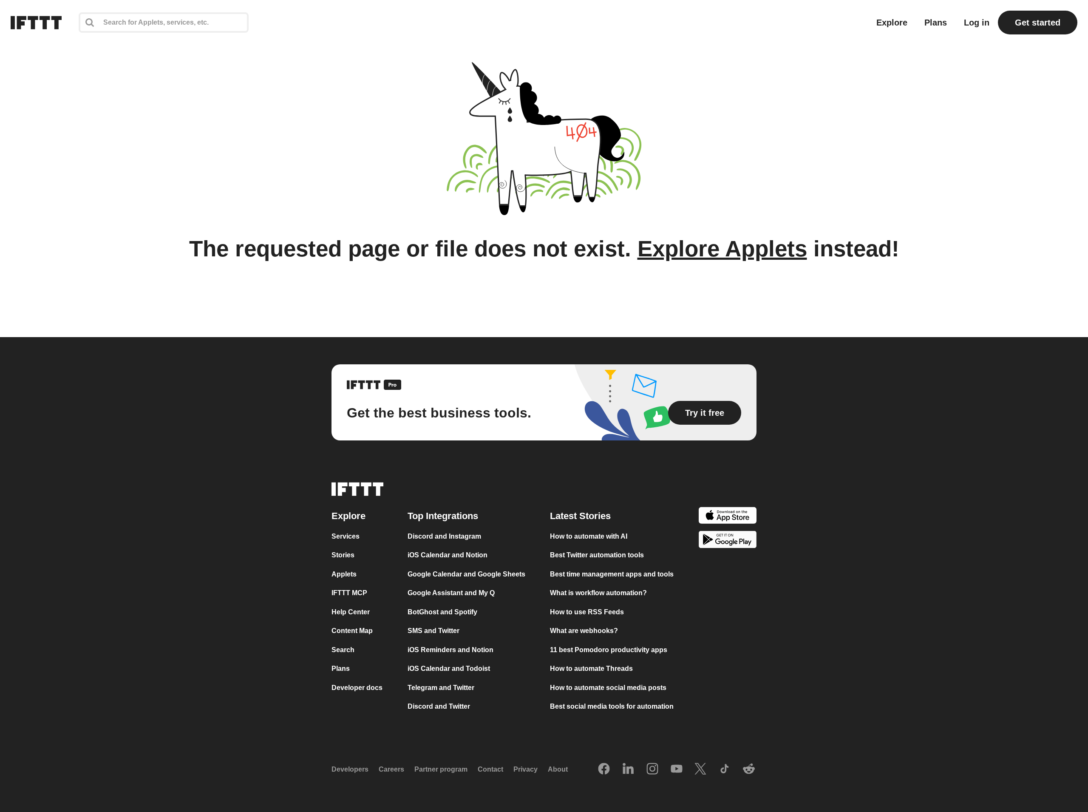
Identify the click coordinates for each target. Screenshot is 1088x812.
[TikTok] (724, 769)
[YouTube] (676, 769)
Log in (976, 22)
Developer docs (357, 687)
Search (343, 649)
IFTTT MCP (349, 592)
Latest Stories (580, 516)
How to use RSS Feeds (587, 612)
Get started (1037, 22)
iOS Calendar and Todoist (449, 668)
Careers (391, 769)
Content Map (352, 630)
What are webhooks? (584, 630)
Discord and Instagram (444, 536)
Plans (935, 22)
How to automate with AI (588, 536)
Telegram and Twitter (441, 687)
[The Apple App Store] (727, 517)
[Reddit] (748, 769)
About (558, 769)
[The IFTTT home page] (36, 22)
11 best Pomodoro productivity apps (608, 649)
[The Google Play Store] (727, 541)
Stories (343, 555)
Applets (344, 574)
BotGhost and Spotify (442, 612)
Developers (350, 769)
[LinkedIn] (628, 769)
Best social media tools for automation (612, 706)
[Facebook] (604, 769)
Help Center (351, 612)
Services (346, 536)
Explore (891, 22)
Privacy (525, 769)
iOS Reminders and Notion (450, 649)
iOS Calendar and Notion (447, 555)
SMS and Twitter (433, 630)
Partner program (441, 769)
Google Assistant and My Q (451, 592)
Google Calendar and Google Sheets (466, 574)
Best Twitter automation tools (597, 555)
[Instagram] (652, 769)
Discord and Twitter (439, 706)
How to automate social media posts (608, 687)
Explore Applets (722, 248)
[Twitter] (700, 769)
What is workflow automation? (598, 592)
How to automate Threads (591, 668)
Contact (490, 769)
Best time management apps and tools (612, 574)
